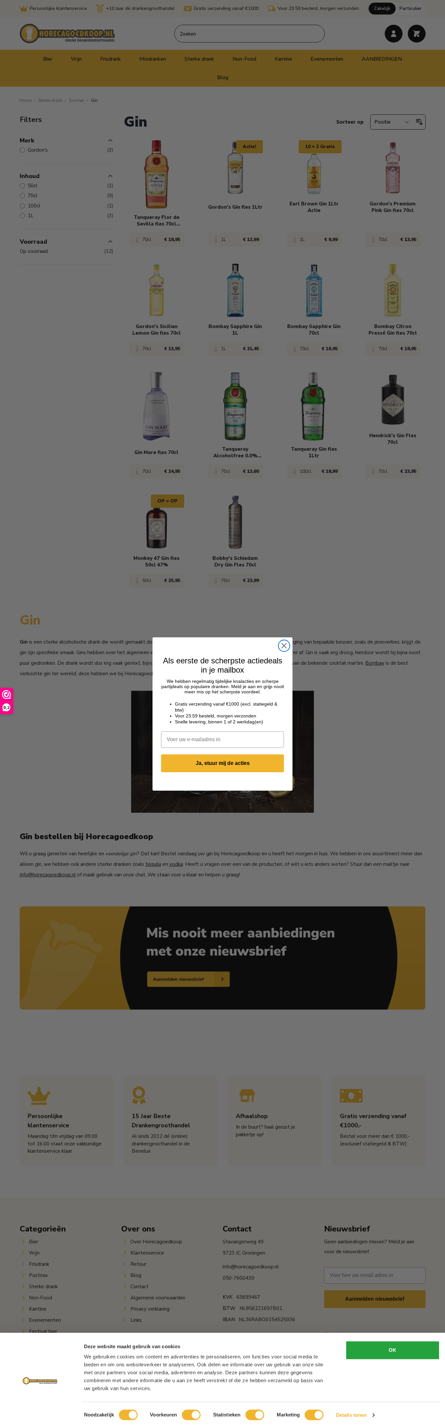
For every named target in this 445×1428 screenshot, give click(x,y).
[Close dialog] (284, 646)
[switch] (191, 1415)
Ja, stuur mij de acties (223, 763)
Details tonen (351, 1415)
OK (392, 1350)
